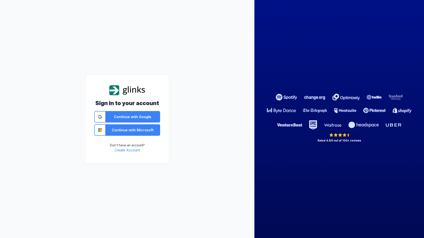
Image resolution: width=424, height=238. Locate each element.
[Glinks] (127, 90)
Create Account (127, 150)
